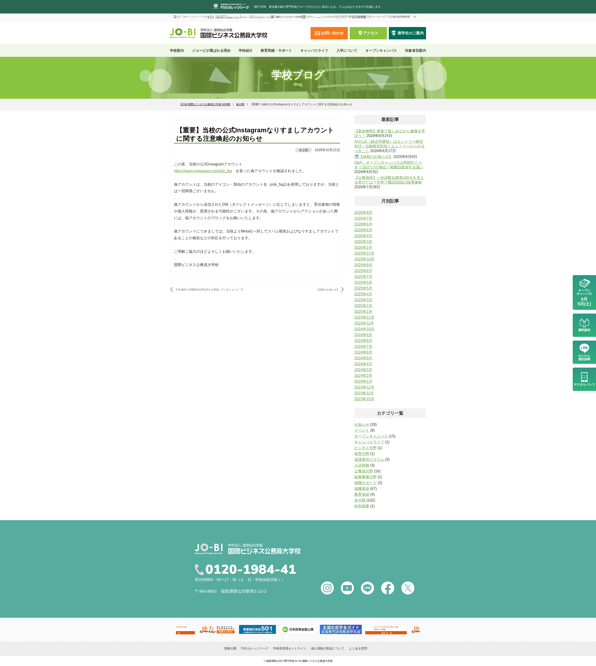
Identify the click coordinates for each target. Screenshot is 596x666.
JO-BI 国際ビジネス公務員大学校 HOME (205, 104)
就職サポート (365, 483)
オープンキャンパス (381, 50)
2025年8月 (363, 271)
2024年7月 (363, 346)
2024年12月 (364, 317)
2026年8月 (363, 213)
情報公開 (230, 648)
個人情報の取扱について (327, 648)
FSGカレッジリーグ (254, 648)
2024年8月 (363, 341)
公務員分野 (363, 471)
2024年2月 (363, 376)
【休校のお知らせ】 (327, 289)
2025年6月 (363, 282)
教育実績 (361, 494)
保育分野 (361, 454)
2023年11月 (364, 393)
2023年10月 (364, 399)
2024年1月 (363, 381)
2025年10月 (364, 259)
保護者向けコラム (369, 459)
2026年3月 (363, 242)
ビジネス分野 (365, 448)
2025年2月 (363, 306)
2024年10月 (364, 329)
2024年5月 (363, 358)
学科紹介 (246, 50)
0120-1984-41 (250, 569)
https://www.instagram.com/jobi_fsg (203, 171)
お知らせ (361, 425)
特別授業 (361, 506)
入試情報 (361, 465)
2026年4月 (363, 236)
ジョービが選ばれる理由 (211, 50)
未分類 (240, 104)
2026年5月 (363, 230)
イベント (361, 430)
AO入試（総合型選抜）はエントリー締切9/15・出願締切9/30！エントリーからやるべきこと (389, 146)
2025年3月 (363, 300)
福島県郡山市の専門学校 (280, 660)
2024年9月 (363, 335)
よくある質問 (358, 648)
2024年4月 (363, 364)
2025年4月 (363, 294)
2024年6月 (363, 352)
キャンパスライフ (369, 442)
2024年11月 (364, 323)
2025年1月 (363, 312)
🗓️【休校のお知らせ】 (373, 157)
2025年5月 (363, 288)
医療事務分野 (365, 477)
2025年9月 (363, 265)
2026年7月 (363, 218)
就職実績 (361, 489)
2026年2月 (363, 247)
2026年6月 (363, 224)
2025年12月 (364, 253)
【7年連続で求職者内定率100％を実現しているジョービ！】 (209, 289)
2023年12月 (364, 387)
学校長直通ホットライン (289, 648)
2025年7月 (363, 277)
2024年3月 (363, 370)
